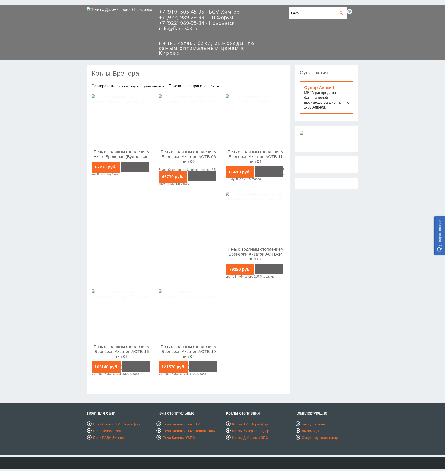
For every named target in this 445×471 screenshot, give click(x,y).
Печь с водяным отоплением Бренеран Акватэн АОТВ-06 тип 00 (188, 157)
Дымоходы (310, 431)
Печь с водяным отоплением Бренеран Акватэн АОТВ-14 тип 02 (255, 254)
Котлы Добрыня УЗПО (250, 438)
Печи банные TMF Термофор (116, 424)
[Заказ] (135, 167)
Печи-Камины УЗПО (179, 438)
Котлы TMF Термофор (250, 424)
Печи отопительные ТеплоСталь (189, 431)
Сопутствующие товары (321, 438)
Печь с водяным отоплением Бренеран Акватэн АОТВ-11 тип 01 (255, 157)
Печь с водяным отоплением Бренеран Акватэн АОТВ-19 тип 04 (188, 351)
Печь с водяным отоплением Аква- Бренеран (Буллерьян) (122, 154)
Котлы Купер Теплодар (250, 431)
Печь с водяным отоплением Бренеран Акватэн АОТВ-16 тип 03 (121, 351)
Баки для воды (314, 424)
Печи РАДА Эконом (108, 438)
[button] (439, 235)
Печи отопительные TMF (183, 424)
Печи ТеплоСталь (107, 431)
